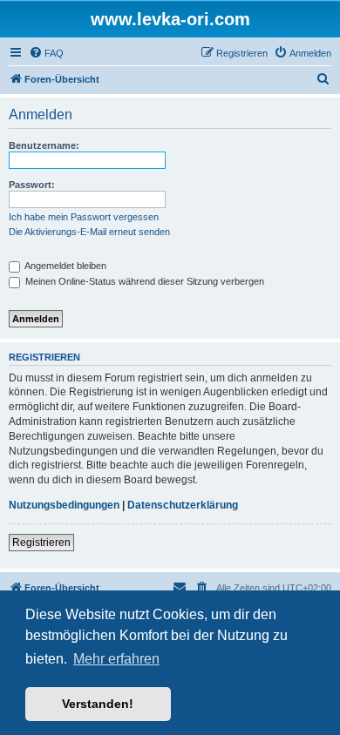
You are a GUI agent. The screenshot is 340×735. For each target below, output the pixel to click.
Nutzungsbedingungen (64, 505)
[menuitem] (46, 53)
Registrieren (41, 542)
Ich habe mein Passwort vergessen (84, 217)
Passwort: (32, 184)
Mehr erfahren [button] (116, 658)
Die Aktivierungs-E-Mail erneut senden (89, 231)
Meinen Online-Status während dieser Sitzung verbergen (143, 281)
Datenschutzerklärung (182, 505)
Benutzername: (44, 145)
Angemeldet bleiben (64, 265)
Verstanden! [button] (97, 704)
